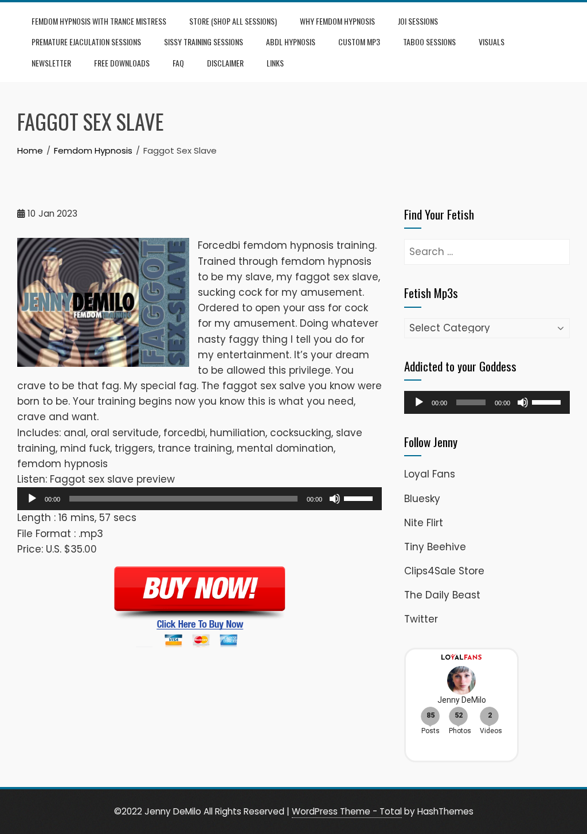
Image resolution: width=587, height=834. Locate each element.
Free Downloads (122, 63)
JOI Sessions (418, 21)
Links (275, 63)
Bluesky (422, 499)
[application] (199, 498)
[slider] (360, 497)
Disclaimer (225, 63)
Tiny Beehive (435, 547)
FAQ (178, 63)
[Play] (32, 498)
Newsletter (51, 63)
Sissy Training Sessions (203, 42)
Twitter (421, 619)
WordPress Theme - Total (347, 811)
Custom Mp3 (359, 42)
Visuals (491, 42)
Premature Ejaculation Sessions (86, 42)
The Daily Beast (442, 595)
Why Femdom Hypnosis (337, 21)
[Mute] (335, 498)
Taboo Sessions (429, 42)
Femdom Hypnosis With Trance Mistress (99, 21)
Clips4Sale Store (444, 571)
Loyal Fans (429, 474)
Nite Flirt (423, 523)
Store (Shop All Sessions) (233, 21)
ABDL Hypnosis (290, 42)
